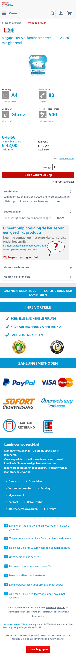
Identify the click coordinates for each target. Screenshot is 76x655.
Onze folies (35, 481)
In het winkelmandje (38, 175)
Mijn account (16, 495)
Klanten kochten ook (16, 267)
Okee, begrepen (38, 649)
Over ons (13, 481)
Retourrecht (34, 502)
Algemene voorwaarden (23, 509)
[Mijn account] (60, 13)
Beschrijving (11, 191)
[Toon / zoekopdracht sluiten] (52, 13)
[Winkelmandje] (69, 13)
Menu (12, 13)
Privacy (51, 509)
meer (57, 201)
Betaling (45, 488)
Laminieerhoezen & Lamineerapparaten (23, 624)
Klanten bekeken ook (17, 276)
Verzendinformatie (19, 488)
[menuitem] (9, 13)
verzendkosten (66, 158)
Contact (13, 502)
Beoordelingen (12, 211)
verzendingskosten (55, 607)
